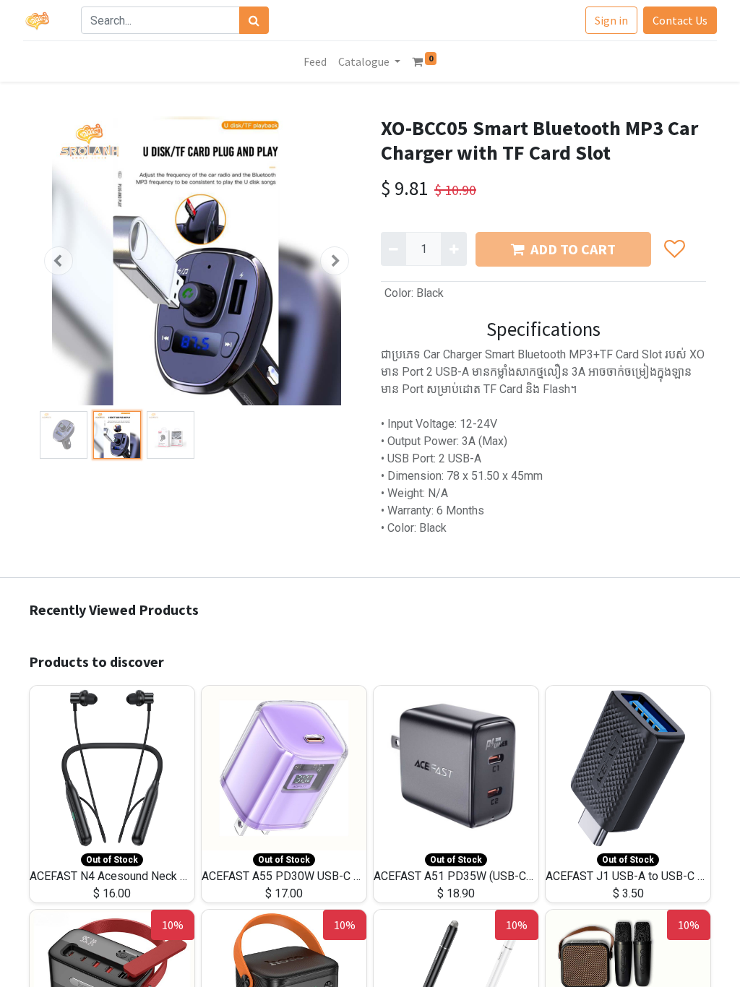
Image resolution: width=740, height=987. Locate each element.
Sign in (611, 20)
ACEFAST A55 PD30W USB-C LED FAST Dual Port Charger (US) (361, 876)
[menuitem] (315, 61)
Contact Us (680, 20)
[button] (58, 261)
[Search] (254, 20)
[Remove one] (393, 248)
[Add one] (453, 248)
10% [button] (173, 925)
